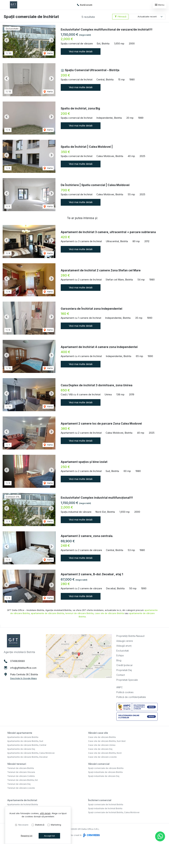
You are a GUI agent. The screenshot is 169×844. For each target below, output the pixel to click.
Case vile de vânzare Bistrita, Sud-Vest (107, 741)
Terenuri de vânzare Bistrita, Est (22, 780)
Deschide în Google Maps (23, 678)
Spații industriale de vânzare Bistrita (105, 772)
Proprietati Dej (124, 670)
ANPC (119, 687)
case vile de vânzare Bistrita (109, 613)
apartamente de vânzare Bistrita (47, 613)
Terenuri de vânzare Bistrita (20, 768)
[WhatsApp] (160, 836)
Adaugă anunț (124, 645)
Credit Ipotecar (124, 665)
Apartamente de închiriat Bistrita (22, 804)
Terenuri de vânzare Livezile (21, 788)
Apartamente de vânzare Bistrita (22, 737)
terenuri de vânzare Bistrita (79, 613)
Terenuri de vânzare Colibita (21, 776)
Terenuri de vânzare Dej (19, 784)
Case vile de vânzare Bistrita (102, 737)
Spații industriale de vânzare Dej (103, 776)
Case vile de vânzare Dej (100, 749)
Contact (120, 674)
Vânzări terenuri (16, 763)
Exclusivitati (122, 650)
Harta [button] (49, 53)
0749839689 (17, 661)
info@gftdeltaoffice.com (23, 667)
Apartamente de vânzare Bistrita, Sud (25, 741)
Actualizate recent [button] (147, 16)
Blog (118, 660)
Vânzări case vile (98, 732)
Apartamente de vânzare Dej (21, 749)
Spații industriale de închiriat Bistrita (105, 808)
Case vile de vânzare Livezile (102, 757)
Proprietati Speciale (127, 679)
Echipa (120, 655)
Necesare (23, 824)
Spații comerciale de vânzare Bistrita (105, 768)
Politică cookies (125, 692)
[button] (6, 40)
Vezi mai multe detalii (80, 51)
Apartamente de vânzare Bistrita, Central (26, 745)
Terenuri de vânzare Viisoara (21, 772)
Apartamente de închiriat (22, 800)
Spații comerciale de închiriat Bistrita (105, 804)
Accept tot (49, 835)
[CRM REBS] (91, 835)
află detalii (45, 813)
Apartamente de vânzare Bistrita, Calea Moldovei (31, 753)
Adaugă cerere (124, 640)
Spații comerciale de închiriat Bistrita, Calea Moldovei (113, 812)
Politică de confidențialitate (131, 697)
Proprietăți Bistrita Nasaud (130, 636)
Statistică (39, 824)
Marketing (56, 824)
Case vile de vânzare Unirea (101, 745)
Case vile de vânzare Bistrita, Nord (104, 753)
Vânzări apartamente (19, 732)
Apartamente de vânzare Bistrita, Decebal (27, 757)
